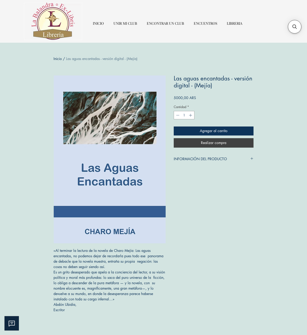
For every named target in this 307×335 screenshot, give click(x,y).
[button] (294, 26)
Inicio (57, 58)
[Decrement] (177, 115)
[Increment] (191, 115)
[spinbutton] (184, 115)
